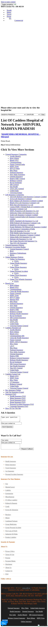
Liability (8, 490)
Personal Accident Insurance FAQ (22, 404)
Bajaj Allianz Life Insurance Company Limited (26, 201)
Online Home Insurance (18, 267)
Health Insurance (10, 461)
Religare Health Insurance (19, 314)
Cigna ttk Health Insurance (19, 291)
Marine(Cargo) (10, 487)
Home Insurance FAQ (17, 402)
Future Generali (15, 293)
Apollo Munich (15, 156)
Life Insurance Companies (14, 195)
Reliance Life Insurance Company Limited (25, 235)
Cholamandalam (15, 162)
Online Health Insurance (18, 263)
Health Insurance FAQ (18, 396)
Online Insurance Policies (14, 257)
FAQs (16, 261)
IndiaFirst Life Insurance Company (22, 225)
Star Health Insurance (17, 366)
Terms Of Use (9, 554)
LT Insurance (14, 382)
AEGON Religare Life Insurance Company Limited (28, 197)
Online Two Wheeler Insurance (21, 279)
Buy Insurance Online (13, 390)
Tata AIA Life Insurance (18, 243)
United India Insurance (37, 608)
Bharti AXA (14, 160)
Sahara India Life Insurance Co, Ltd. (23, 237)
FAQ (6, 574)
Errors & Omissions (11, 510)
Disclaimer (8, 564)
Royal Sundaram (16, 183)
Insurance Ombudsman (18, 253)
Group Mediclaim (11, 524)
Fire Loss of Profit (11, 531)
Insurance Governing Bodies (15, 247)
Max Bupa (13, 170)
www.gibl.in (26, 588)
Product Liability (10, 537)
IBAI (12, 251)
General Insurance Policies (14, 245)
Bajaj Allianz (14, 158)
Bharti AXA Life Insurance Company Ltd (24, 203)
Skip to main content (8, 2)
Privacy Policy (10, 551)
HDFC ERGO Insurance (18, 342)
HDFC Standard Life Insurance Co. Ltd (24, 221)
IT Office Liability (11, 500)
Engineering (9, 493)
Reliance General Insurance (19, 358)
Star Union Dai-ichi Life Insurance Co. (23, 241)
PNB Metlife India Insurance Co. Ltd (23, 233)
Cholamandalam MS (17, 336)
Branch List (9, 283)
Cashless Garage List (12, 374)
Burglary (8, 514)
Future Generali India (17, 164)
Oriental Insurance (16, 176)
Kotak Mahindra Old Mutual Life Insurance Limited (28, 227)
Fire (6, 484)
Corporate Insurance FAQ (19, 406)
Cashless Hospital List (13, 328)
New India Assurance (17, 174)
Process (7, 558)
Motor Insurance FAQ (17, 398)
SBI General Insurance (18, 318)
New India (13, 306)
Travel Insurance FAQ (18, 400)
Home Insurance (10, 465)
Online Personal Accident (19, 271)
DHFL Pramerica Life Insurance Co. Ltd (24, 211)
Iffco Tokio (14, 344)
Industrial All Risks (11, 534)
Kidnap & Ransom (11, 503)
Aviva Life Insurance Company (21, 199)
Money (7, 518)
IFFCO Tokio (15, 297)
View (42, 114)
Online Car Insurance (17, 259)
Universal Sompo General (19, 326)
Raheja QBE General (17, 179)
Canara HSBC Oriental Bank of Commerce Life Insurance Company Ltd (27, 208)
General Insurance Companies (16, 154)
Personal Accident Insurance (14, 474)
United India (14, 191)
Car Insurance (9, 471)
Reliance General (16, 181)
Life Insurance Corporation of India (22, 229)
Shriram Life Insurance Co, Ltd (21, 239)
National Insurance (16, 172)
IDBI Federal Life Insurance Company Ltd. (25, 223)
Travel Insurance (10, 468)
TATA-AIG (14, 322)
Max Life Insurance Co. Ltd (20, 231)
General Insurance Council (19, 249)
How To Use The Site (13, 408)
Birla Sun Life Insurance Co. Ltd (21, 205)
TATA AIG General (17, 189)
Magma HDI (14, 299)
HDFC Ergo (14, 166)
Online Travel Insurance (18, 275)
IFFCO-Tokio (15, 168)
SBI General (14, 185)
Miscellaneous (9, 497)
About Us (8, 567)
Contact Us (8, 571)
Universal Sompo (16, 193)
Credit (7, 506)
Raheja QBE (14, 310)
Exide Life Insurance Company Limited (24, 215)
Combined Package (11, 521)
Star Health (14, 187)
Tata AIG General (16, 368)
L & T (12, 346)
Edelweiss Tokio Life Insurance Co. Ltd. (24, 213)
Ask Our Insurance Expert (14, 392)
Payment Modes (10, 561)
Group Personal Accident (13, 527)
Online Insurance (26, 621)
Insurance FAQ (10, 394)
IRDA (12, 255)
